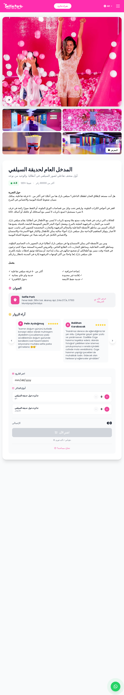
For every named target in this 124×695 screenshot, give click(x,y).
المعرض (114, 150)
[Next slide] (112, 341)
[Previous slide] (11, 341)
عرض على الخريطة (101, 300)
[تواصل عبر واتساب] (115, 686)
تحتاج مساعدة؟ (63, 448)
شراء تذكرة (63, 6)
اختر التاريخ (20, 373)
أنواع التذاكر (20, 388)
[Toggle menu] (118, 6)
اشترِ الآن (64, 432)
